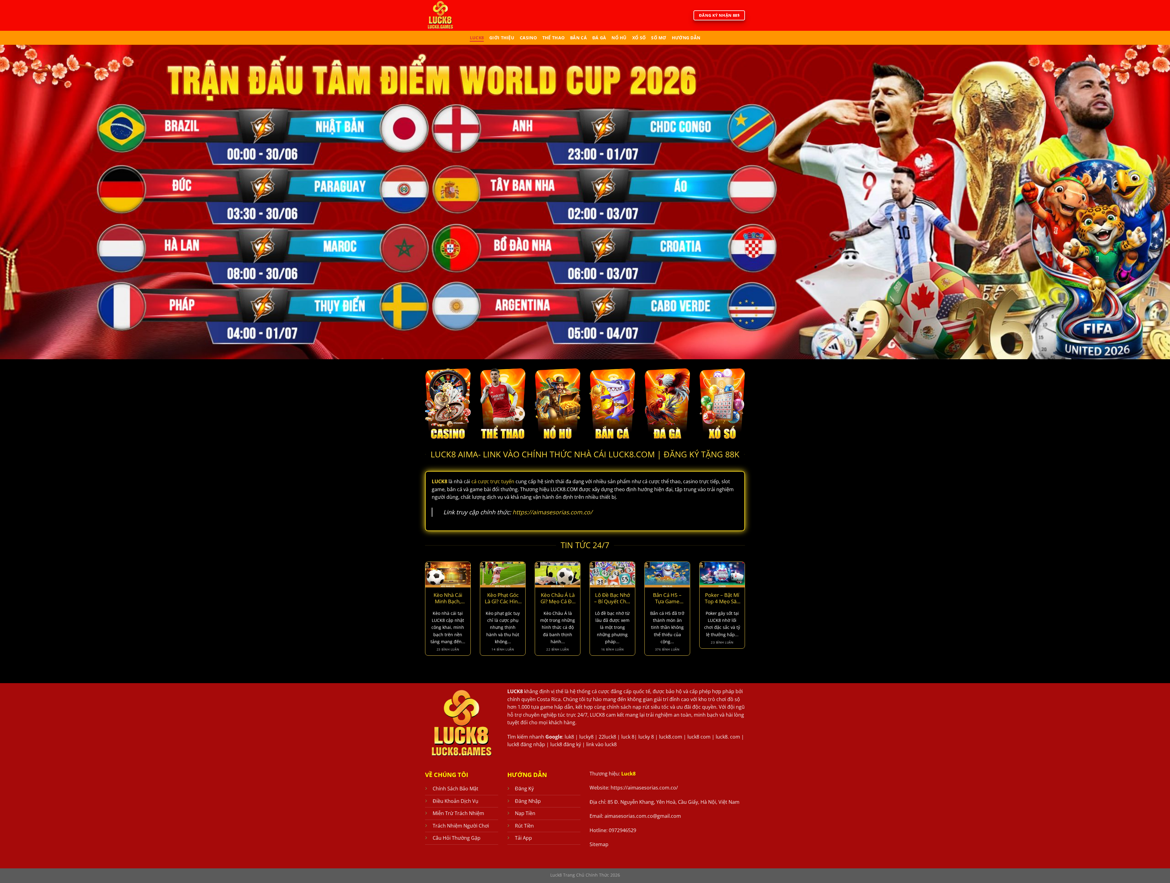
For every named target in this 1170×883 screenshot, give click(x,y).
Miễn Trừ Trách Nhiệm (458, 813)
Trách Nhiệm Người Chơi (461, 825)
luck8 (477, 38)
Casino (528, 38)
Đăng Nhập (528, 801)
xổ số (639, 38)
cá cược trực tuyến (492, 481)
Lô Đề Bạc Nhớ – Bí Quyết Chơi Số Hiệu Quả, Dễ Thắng (612, 598)
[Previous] (423, 612)
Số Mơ (658, 38)
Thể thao (553, 38)
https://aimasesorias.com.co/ (552, 512)
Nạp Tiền (525, 813)
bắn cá (578, 38)
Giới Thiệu (501, 38)
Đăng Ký (524, 788)
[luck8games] (450, 15)
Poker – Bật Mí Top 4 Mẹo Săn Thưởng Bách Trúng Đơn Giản (722, 598)
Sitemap (599, 844)
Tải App (523, 838)
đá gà (599, 38)
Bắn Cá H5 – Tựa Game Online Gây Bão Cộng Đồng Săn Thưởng (667, 598)
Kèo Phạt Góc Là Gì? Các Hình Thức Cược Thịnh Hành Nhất (503, 598)
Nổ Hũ (619, 38)
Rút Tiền (524, 825)
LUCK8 (515, 691)
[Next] (746, 612)
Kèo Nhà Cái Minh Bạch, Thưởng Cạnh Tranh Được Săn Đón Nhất (447, 598)
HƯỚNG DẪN (686, 38)
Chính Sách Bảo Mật (455, 788)
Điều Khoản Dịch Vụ (455, 801)
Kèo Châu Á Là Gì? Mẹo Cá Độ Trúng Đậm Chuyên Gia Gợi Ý (558, 598)
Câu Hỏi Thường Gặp (456, 838)
